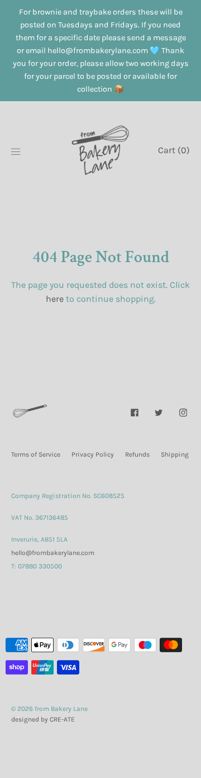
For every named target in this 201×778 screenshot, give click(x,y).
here (55, 298)
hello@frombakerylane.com (52, 553)
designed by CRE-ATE (43, 719)
